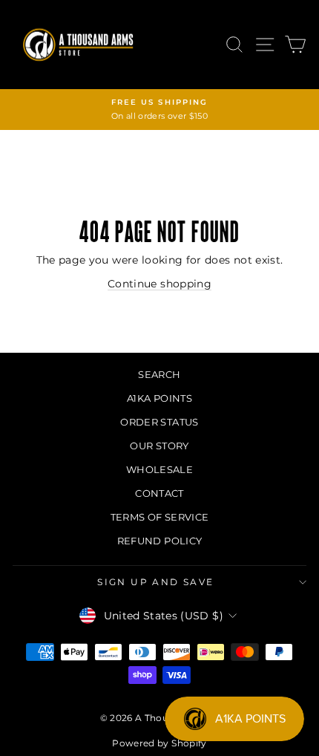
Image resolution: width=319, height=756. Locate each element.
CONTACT (159, 493)
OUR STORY (159, 446)
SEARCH (159, 374)
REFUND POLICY (160, 541)
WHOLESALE (159, 469)
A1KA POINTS (159, 398)
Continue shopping (159, 283)
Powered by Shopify (159, 743)
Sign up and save (155, 581)
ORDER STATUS (159, 422)
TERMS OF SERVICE (160, 517)
